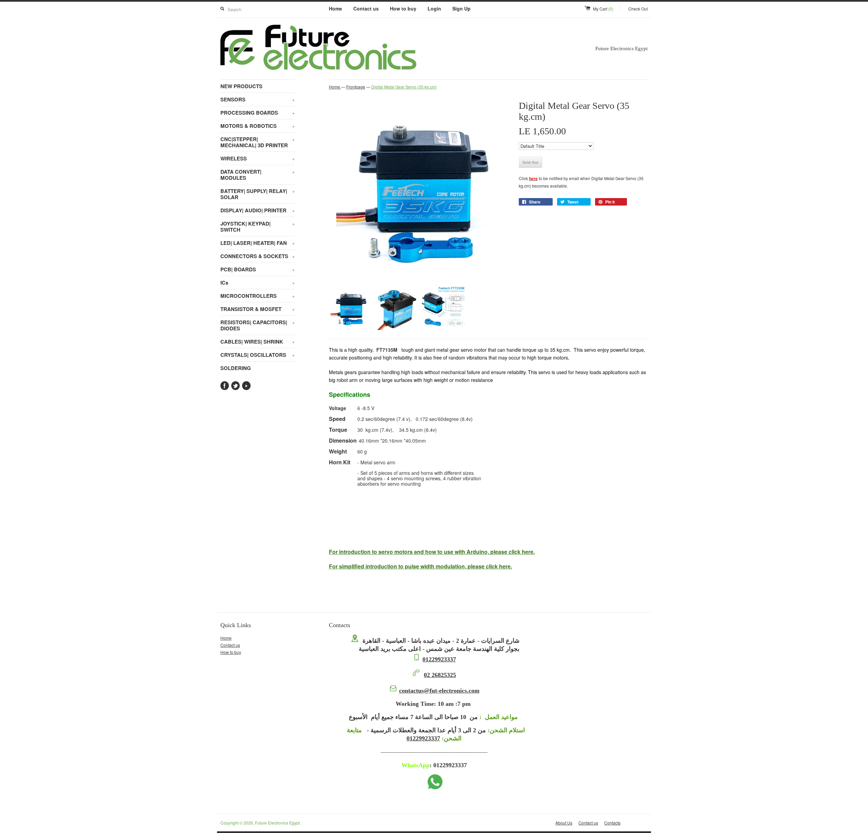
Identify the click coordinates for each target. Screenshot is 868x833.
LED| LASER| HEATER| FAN (257, 243)
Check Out (638, 9)
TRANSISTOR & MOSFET (257, 309)
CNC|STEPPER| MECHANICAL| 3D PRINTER (257, 142)
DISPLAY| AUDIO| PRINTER (257, 210)
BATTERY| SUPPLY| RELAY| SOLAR (257, 194)
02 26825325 (440, 675)
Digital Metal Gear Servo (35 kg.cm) (404, 87)
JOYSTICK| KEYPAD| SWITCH (257, 226)
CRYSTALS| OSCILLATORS (257, 355)
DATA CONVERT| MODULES (257, 174)
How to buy (403, 8)
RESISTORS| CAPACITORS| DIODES (257, 325)
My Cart (603, 9)
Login (434, 8)
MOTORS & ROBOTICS (257, 126)
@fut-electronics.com (439, 690)
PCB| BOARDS (257, 269)
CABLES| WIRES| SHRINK (257, 341)
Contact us (366, 8)
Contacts (612, 823)
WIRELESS (257, 158)
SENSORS (257, 99)
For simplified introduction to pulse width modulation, (420, 566)
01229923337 (439, 659)
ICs (257, 282)
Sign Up (461, 8)
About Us (563, 823)
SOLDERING (235, 368)
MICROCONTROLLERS (257, 295)
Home (335, 8)
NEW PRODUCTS (241, 86)
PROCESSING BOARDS (257, 112)
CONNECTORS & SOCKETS (257, 256)
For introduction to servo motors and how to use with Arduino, (432, 552)
